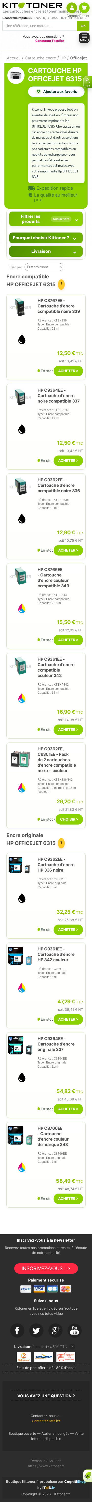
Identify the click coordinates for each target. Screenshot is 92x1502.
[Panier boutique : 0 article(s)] (84, 7)
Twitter (36, 1330)
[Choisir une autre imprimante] (87, 82)
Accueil (13, 57)
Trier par (15, 267)
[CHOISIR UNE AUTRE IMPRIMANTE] (87, 82)
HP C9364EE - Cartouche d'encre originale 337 (56, 1044)
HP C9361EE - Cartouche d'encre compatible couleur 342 (56, 667)
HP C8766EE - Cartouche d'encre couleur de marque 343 (53, 1136)
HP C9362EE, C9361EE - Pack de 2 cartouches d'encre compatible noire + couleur (57, 759)
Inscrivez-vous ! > (46, 1268)
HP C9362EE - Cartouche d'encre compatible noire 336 (59, 485)
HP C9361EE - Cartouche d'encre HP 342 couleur (56, 954)
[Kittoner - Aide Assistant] (87, 1475)
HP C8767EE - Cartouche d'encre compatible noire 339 (59, 306)
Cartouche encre (40, 57)
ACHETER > (68, 371)
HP (63, 57)
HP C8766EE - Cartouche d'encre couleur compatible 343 (53, 577)
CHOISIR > (69, 819)
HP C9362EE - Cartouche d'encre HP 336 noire (56, 865)
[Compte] (71, 7)
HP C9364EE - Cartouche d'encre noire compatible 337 (59, 396)
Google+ (55, 1330)
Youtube (74, 1330)
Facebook (17, 1330)
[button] (46, 1419)
